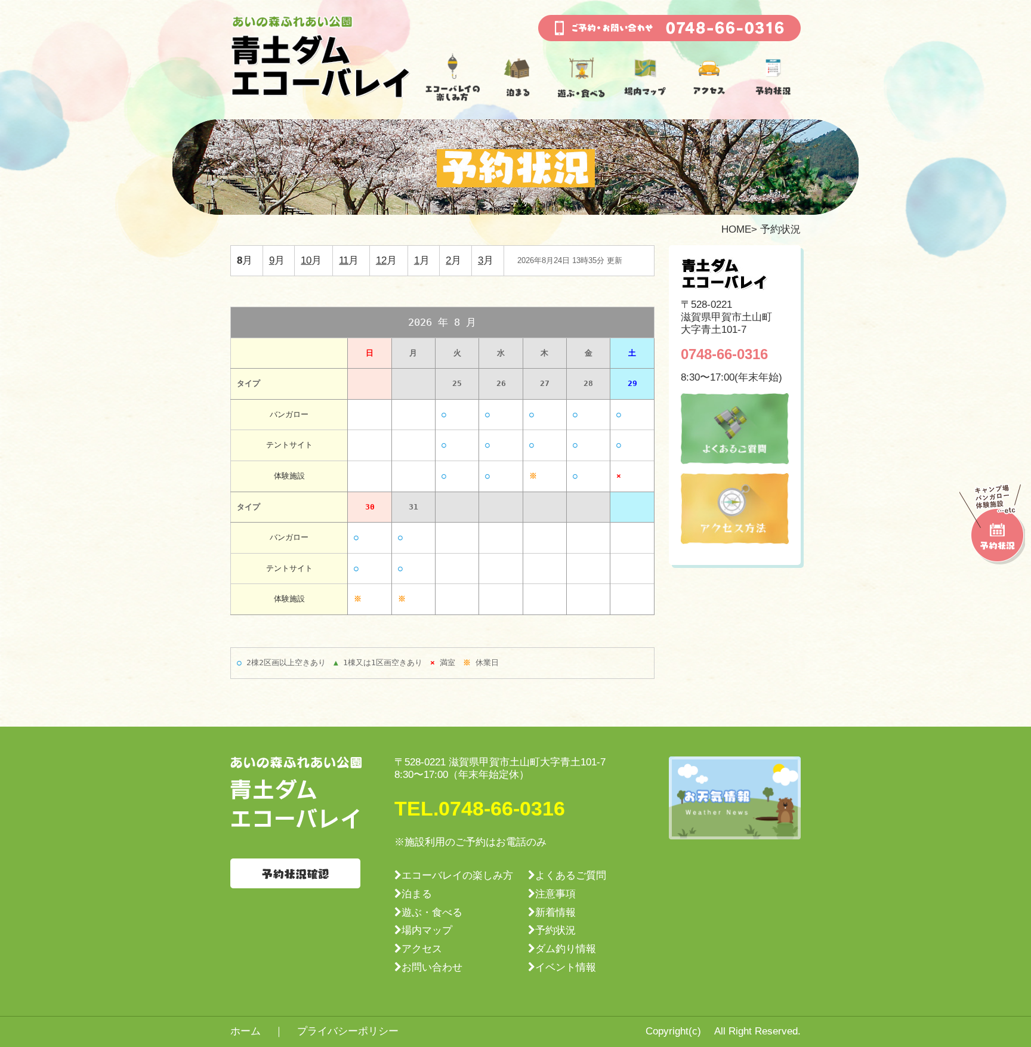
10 (306, 260)
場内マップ (427, 930)
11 (343, 260)
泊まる (417, 894)
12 (381, 260)
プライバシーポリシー (348, 1031)
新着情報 (555, 912)
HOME (736, 229)
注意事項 (555, 894)
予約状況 (555, 930)
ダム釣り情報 (565, 949)
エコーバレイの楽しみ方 (457, 875)
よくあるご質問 (570, 875)
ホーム (245, 1031)
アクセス (422, 949)
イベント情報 (565, 967)
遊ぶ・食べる (432, 912)
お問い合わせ (432, 967)
